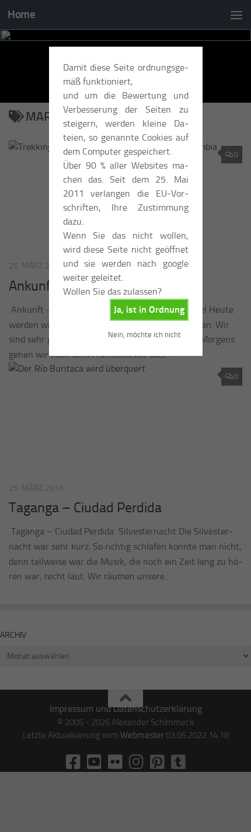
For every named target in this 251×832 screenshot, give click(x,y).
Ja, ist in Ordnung (149, 309)
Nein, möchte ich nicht (144, 334)
